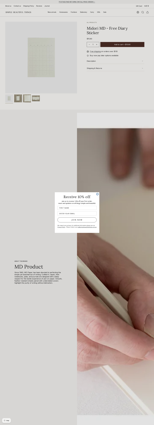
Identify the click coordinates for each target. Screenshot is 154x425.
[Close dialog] (97, 194)
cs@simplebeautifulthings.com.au (87, 227)
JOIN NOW (77, 220)
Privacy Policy (61, 227)
